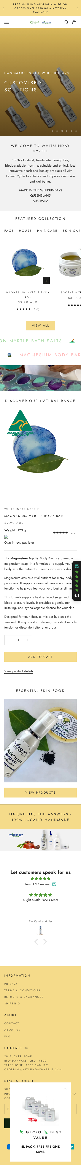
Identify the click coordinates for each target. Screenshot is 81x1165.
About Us (12, 1030)
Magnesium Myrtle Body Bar (28, 295)
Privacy (11, 984)
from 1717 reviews (38, 884)
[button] (37, 942)
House (25, 230)
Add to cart (40, 657)
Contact (11, 1023)
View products (40, 792)
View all (40, 325)
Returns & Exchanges (24, 997)
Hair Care (47, 230)
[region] (40, 82)
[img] (40, 879)
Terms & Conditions (22, 990)
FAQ (7, 1036)
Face (9, 230)
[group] (40, 82)
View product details (18, 671)
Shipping (12, 1003)
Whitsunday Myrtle (22, 509)
